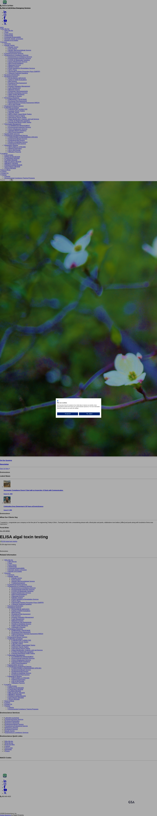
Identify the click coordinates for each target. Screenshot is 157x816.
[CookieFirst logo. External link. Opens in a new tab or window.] (58, 401)
